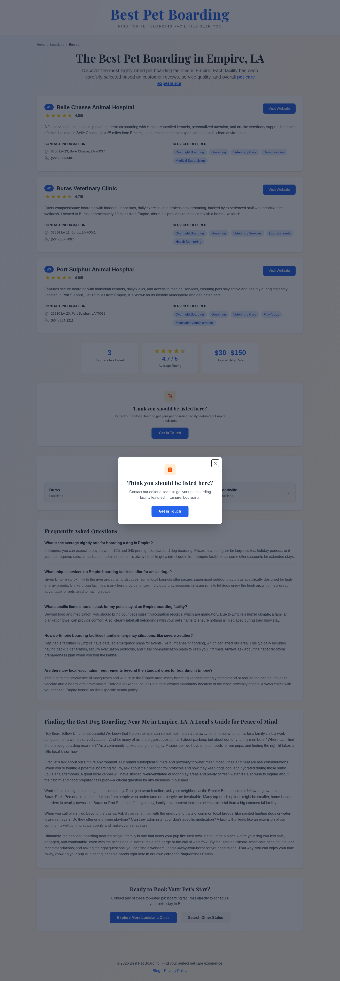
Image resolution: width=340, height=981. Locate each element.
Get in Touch (170, 511)
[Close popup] (215, 463)
